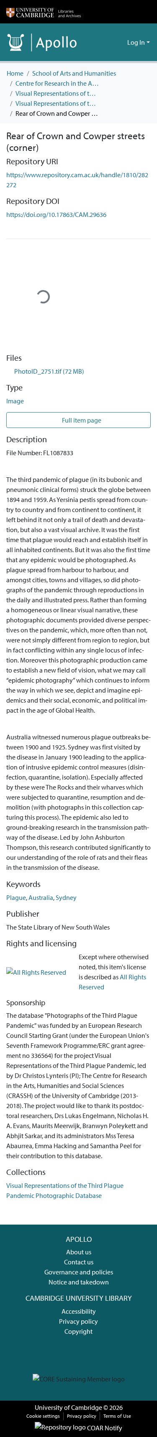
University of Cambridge (68, 1407)
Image (15, 401)
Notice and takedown (79, 1282)
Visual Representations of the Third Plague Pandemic (57, 93)
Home (15, 73)
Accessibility (79, 1311)
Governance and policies (78, 1272)
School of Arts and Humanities (74, 73)
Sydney (66, 897)
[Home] (43, 11)
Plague (16, 897)
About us (78, 1252)
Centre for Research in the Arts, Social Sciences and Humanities (57, 83)
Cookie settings (43, 1416)
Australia (40, 897)
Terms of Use (117, 1416)
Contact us (78, 1262)
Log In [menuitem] (136, 42)
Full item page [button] (81, 420)
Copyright (78, 1331)
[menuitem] (119, 42)
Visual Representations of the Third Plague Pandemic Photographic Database (57, 103)
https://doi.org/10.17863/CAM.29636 (56, 214)
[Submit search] (107, 42)
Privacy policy (78, 1321)
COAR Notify (104, 1428)
